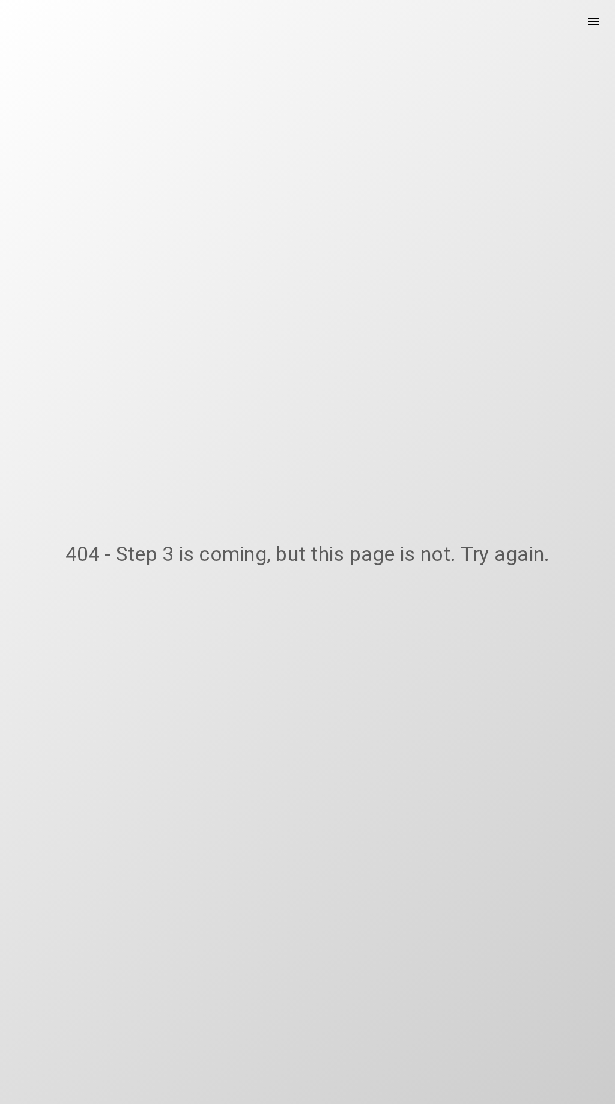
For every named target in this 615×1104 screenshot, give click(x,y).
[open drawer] (593, 22)
